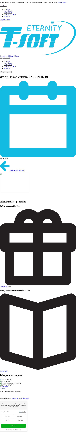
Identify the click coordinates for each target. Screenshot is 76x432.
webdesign (15, 398)
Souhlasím (3, 6)
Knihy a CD (8, 13)
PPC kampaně (24, 398)
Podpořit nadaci (5, 20)
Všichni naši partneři (4, 387)
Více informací (62, 2)
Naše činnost (8, 11)
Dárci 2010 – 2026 (10, 14)
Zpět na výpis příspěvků (17, 170)
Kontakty (7, 16)
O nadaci (7, 9)
